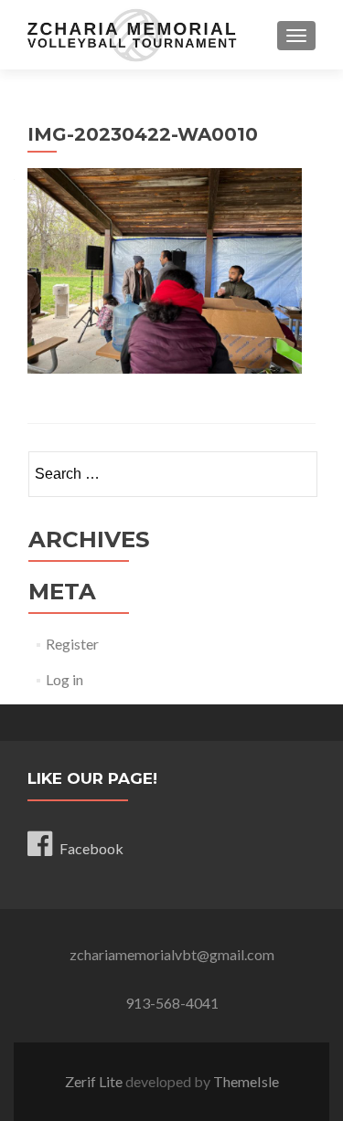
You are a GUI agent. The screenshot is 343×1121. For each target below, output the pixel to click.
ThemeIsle (246, 1081)
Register (72, 643)
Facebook (91, 848)
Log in (64, 679)
